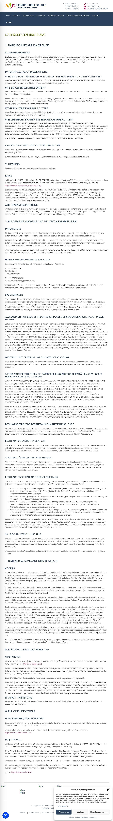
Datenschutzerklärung (81, 817)
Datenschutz (34, 812)
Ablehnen (80, 812)
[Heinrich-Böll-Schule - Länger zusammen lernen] (25, 6)
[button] (108, 790)
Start (8, 16)
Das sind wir (40, 16)
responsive (46, 808)
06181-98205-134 (93, 6)
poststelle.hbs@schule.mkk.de (97, 8)
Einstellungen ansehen (99, 812)
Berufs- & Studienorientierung (78, 16)
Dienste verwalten (62, 806)
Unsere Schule (28, 16)
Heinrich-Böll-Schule (53, 805)
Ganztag (95, 16)
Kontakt (9, 22)
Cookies (71, 817)
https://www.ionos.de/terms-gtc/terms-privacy (23, 185)
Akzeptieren (64, 812)
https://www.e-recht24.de (21, 772)
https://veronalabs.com (32, 664)
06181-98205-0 (92, 4)
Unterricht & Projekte (56, 16)
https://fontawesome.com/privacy (18, 732)
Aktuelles (16, 16)
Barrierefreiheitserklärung (52, 812)
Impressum (92, 817)
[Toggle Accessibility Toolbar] (5, 815)
